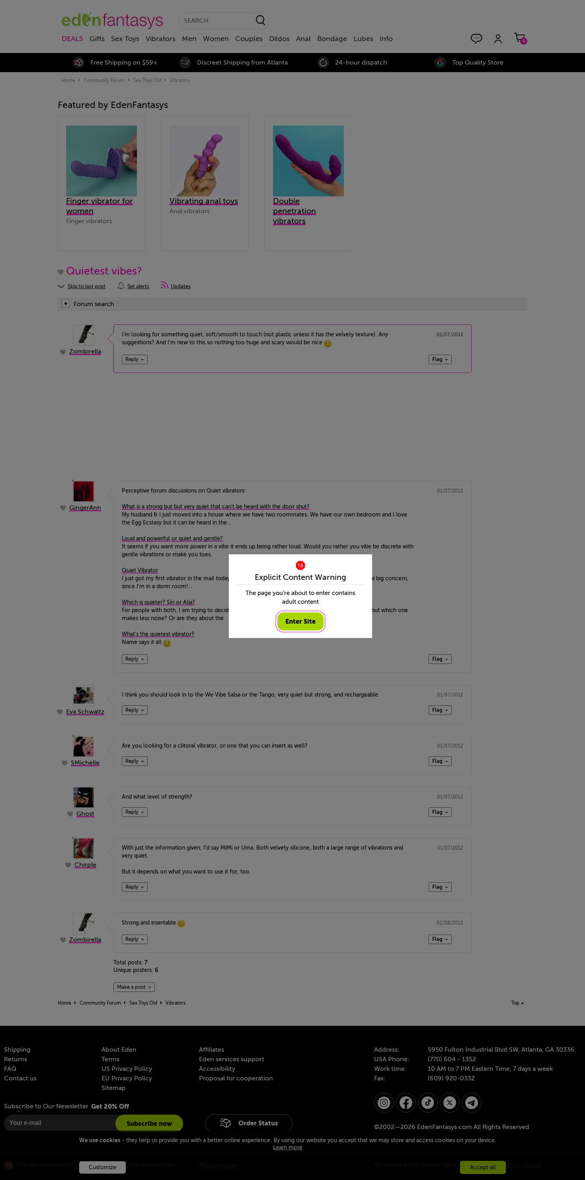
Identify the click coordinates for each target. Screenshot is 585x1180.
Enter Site (300, 621)
